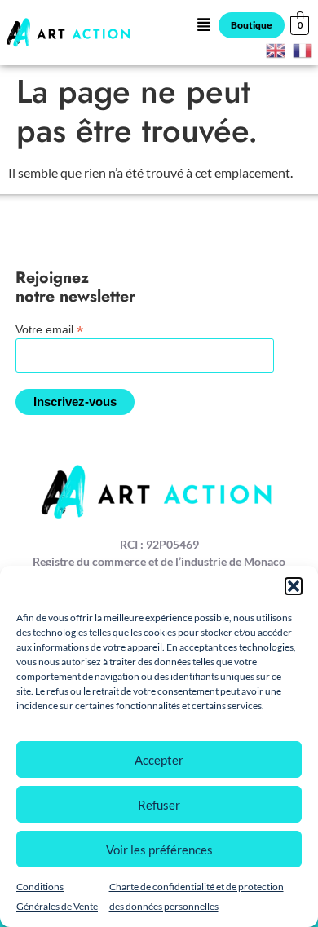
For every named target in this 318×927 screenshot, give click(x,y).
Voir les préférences (159, 849)
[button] (293, 586)
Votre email (49, 329)
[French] (303, 48)
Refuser (159, 804)
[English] (276, 48)
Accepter (159, 760)
